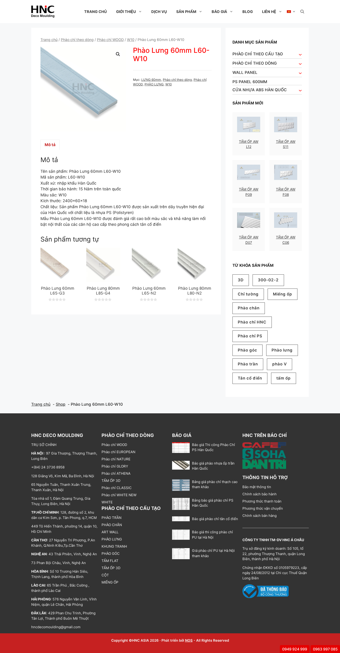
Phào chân (249, 308)
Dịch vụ (159, 11)
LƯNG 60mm (151, 80)
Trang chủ (95, 11)
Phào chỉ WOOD (110, 40)
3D (241, 280)
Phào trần (248, 364)
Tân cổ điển (250, 378)
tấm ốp (283, 378)
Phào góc (247, 350)
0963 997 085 (325, 649)
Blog (247, 11)
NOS (189, 640)
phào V (279, 364)
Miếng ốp (282, 294)
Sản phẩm (186, 11)
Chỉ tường (248, 294)
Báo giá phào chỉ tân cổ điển (215, 519)
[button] (302, 12)
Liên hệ (269, 11)
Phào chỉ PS (250, 336)
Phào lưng (282, 350)
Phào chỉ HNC (252, 322)
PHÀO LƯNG (154, 84)
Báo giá (219, 11)
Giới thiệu (126, 11)
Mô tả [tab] (50, 144)
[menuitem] (291, 12)
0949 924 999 (294, 649)
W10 (130, 40)
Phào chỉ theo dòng (77, 40)
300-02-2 (268, 280)
